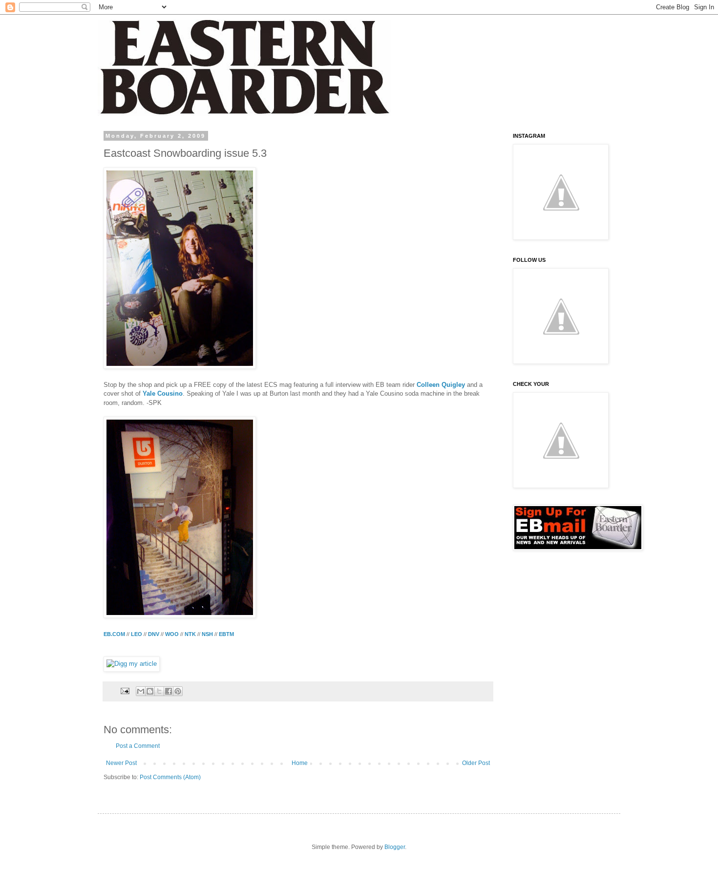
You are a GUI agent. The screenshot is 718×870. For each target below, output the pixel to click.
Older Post (476, 763)
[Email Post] (124, 691)
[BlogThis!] (150, 691)
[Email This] (141, 691)
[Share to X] (159, 691)
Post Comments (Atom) (170, 777)
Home (300, 763)
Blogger (394, 847)
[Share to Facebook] (168, 691)
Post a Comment (138, 746)
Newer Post (121, 763)
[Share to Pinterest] (178, 691)
